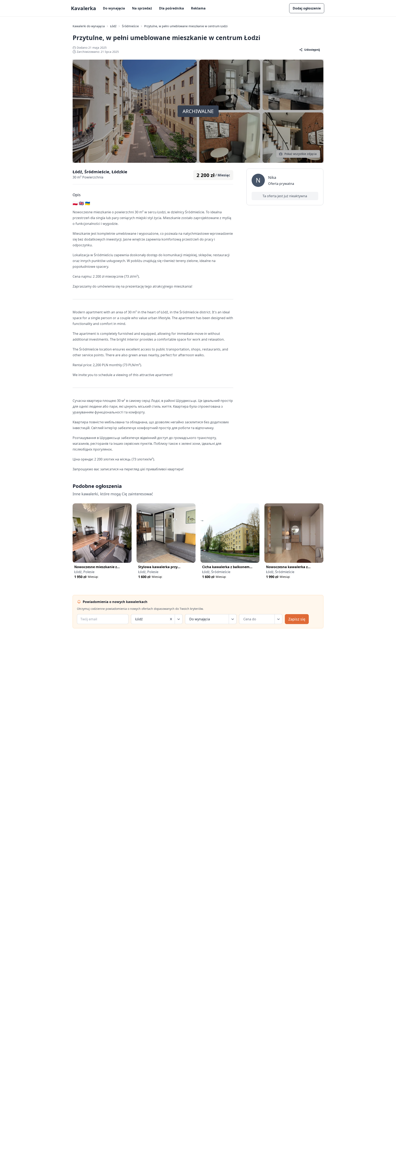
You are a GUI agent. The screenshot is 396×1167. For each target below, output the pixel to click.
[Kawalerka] (102, 533)
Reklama (198, 8)
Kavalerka (83, 8)
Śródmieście (130, 26)
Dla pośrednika (171, 8)
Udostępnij (312, 50)
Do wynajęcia (114, 8)
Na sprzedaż (142, 8)
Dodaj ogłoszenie (307, 8)
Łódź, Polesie (84, 572)
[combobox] (135, 619)
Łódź (113, 26)
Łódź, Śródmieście (216, 572)
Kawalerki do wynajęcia (89, 26)
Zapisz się (296, 619)
